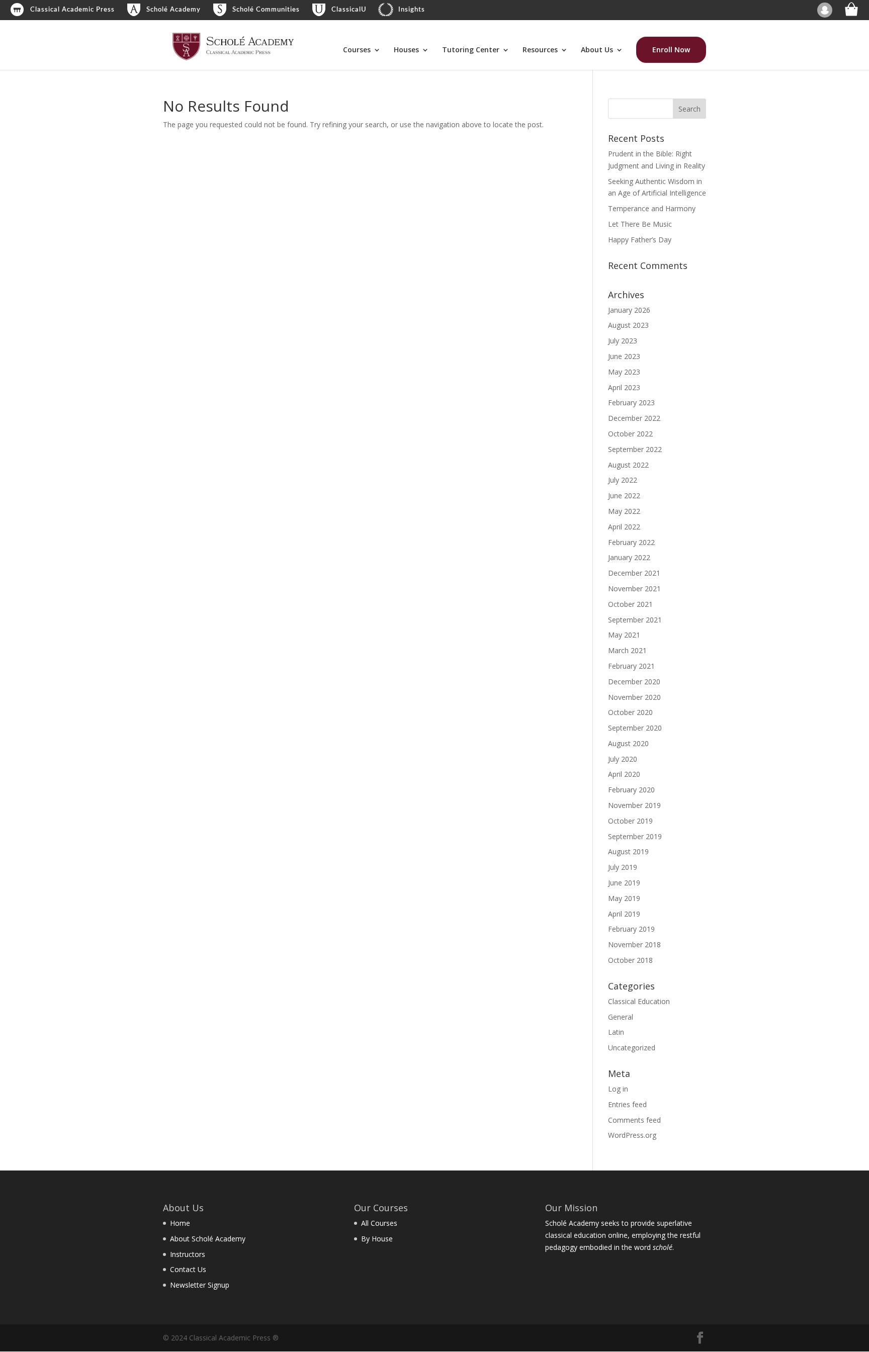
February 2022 (631, 542)
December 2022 (634, 418)
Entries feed (627, 1104)
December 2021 (634, 573)
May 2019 (624, 898)
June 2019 (624, 882)
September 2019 (635, 836)
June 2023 (624, 356)
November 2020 (634, 697)
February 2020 (631, 789)
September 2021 (635, 619)
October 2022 (630, 433)
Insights (411, 10)
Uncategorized (631, 1047)
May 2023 (624, 372)
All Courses (379, 1223)
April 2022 (624, 526)
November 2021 (634, 588)
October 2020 (630, 712)
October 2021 (630, 604)
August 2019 (628, 851)
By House (377, 1238)
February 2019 (631, 929)
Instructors (187, 1254)
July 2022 (622, 480)
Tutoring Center (470, 50)
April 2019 (624, 914)
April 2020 (624, 774)
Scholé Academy (173, 10)
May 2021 (624, 635)
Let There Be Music (640, 224)
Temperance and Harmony (652, 208)
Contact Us (188, 1269)
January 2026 (629, 310)
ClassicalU (349, 10)
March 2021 (627, 650)
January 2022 (629, 557)
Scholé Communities (266, 10)
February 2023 (631, 402)
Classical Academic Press (72, 10)
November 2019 (634, 805)
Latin (616, 1032)
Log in (618, 1089)
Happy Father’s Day (639, 239)
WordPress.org (632, 1135)
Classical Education (639, 1001)
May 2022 (624, 511)
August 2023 (628, 325)
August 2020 (628, 743)
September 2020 (635, 728)
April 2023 (624, 387)
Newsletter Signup (199, 1285)
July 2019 (622, 867)
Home (180, 1223)
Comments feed (634, 1120)
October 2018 (630, 960)
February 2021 (631, 666)
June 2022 (624, 495)
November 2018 (634, 944)
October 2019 (630, 821)
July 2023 (622, 340)
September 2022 (635, 449)
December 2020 (634, 681)
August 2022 (628, 465)
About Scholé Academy (207, 1238)
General (620, 1017)
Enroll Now (671, 49)
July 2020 (622, 759)
